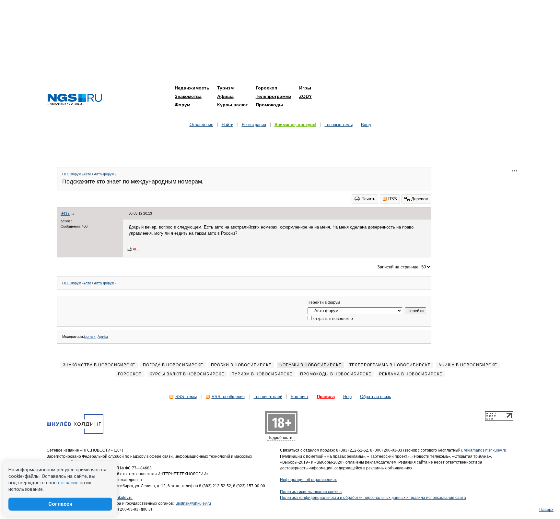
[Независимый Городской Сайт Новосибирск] (75, 100)
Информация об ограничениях (308, 480)
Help (347, 396)
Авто (87, 174)
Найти (227, 124)
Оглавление (201, 124)
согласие (68, 483)
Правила (326, 396)
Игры (305, 87)
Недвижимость (192, 87)
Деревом (419, 198)
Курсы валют (232, 104)
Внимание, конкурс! (295, 124)
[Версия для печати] (129, 249)
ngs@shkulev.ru (118, 497)
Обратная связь (375, 396)
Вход (366, 124)
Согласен (60, 504)
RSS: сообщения (228, 396)
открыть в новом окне (332, 318)
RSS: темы (186, 396)
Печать (368, 198)
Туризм (225, 87)
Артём (103, 336)
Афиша (225, 96)
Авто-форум (104, 174)
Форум (182, 104)
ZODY (305, 96)
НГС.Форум (71, 174)
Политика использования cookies (311, 492)
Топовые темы (339, 124)
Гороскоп (266, 87)
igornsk (90, 336)
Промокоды (269, 104)
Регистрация (254, 124)
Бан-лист (300, 396)
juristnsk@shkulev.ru (193, 503)
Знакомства (188, 96)
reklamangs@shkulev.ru (485, 450)
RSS (392, 198)
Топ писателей (268, 396)
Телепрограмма (273, 96)
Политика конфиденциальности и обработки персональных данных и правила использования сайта (373, 497)
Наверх (546, 509)
